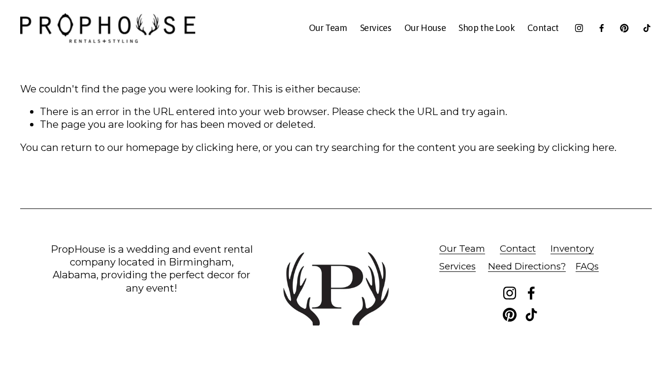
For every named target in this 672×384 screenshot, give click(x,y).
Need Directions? (527, 266)
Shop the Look (486, 28)
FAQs (587, 266)
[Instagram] (579, 28)
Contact (542, 28)
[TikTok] (647, 28)
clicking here (227, 147)
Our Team (328, 28)
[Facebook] (602, 28)
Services (376, 28)
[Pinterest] (624, 28)
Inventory (572, 248)
